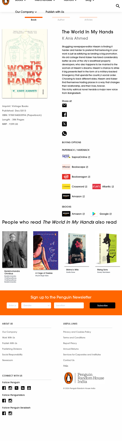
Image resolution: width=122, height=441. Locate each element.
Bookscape (78, 166)
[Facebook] (91, 112)
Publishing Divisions (12, 349)
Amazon (77, 196)
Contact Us (68, 360)
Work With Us (8, 337)
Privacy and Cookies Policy (77, 332)
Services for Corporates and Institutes (82, 354)
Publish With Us (9, 343)
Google (104, 213)
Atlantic (106, 186)
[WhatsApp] (91, 131)
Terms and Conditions (74, 337)
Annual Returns (71, 349)
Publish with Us (55, 12)
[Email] (91, 103)
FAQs (65, 366)
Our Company (24, 12)
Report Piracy (70, 343)
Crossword (78, 186)
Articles (88, 19)
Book (33, 19)
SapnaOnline (79, 157)
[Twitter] (91, 122)
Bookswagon (79, 176)
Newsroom (7, 360)
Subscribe (102, 305)
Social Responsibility (12, 354)
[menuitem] (24, 12)
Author (61, 19)
